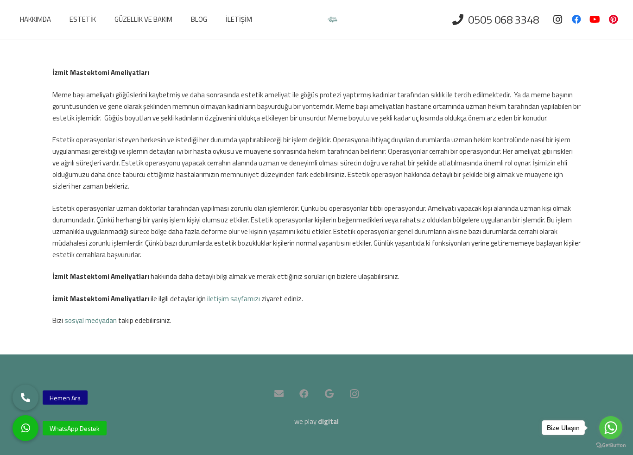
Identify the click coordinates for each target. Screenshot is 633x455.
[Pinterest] (613, 19)
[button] (25, 428)
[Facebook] (576, 19)
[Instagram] (558, 19)
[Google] (329, 393)
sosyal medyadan (90, 320)
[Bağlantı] (332, 19)
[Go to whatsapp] (610, 427)
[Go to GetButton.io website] (611, 445)
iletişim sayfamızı (233, 298)
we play (316, 421)
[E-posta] (279, 393)
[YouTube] (595, 19)
